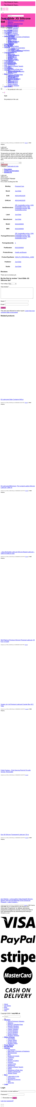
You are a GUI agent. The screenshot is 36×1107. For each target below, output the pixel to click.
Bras (9, 40)
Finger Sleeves (9, 60)
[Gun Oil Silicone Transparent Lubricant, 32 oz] (12, 831)
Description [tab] (8, 169)
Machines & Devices (10, 63)
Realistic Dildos (12, 59)
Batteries (10, 22)
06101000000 (19, 224)
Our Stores (7, 1005)
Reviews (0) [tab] (8, 172)
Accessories (11, 35)
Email (3, 304)
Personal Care (19, 186)
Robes (10, 1068)
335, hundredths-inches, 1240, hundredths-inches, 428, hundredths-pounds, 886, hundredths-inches (24, 207)
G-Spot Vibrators (13, 30)
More (6, 74)
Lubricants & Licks (11, 26)
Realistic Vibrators (13, 85)
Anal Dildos (11, 54)
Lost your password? (7, 1101)
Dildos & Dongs (9, 52)
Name (3, 301)
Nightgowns (11, 64)
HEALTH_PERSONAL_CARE (24, 257)
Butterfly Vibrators (13, 76)
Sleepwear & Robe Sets (15, 69)
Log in (14, 1098)
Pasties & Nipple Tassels (15, 66)
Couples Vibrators (13, 27)
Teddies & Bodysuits (14, 1071)
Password (4, 1094)
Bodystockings (12, 38)
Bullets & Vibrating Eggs (15, 23)
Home (2, 26)
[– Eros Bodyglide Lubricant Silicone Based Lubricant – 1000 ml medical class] (12, 549)
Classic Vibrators (13, 28)
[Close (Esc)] (1, 1104)
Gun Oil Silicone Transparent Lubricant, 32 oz (15, 834)
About (6, 1004)
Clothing (7, 47)
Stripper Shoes (12, 1073)
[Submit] (5, 1018)
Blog (5, 1007)
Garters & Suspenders (18, 48)
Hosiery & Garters (13, 46)
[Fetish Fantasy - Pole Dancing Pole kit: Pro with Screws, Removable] (12, 767)
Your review (5, 286)
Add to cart (4, 164)
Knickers (10, 1062)
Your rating (4, 283)
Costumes (11, 43)
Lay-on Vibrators (13, 31)
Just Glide (18, 191)
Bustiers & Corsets (13, 41)
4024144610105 (20, 195)
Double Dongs (12, 57)
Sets (5, 65)
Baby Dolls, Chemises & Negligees (19, 37)
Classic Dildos (12, 39)
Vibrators (7, 70)
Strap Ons (7, 66)
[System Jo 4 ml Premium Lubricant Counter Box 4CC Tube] (12, 701)
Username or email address (10, 1091)
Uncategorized (8, 68)
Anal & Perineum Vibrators (16, 20)
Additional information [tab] (11, 171)
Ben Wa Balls (8, 30)
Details (26, 142)
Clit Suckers (8, 32)
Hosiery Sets (15, 49)
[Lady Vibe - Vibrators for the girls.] (4, 8)
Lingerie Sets (12, 1064)
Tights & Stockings (17, 51)
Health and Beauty (21, 252)
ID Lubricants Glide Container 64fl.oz (12, 399)
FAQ (5, 1010)
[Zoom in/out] (3, 1104)
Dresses (10, 44)
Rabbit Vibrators (13, 33)
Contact (6, 1009)
